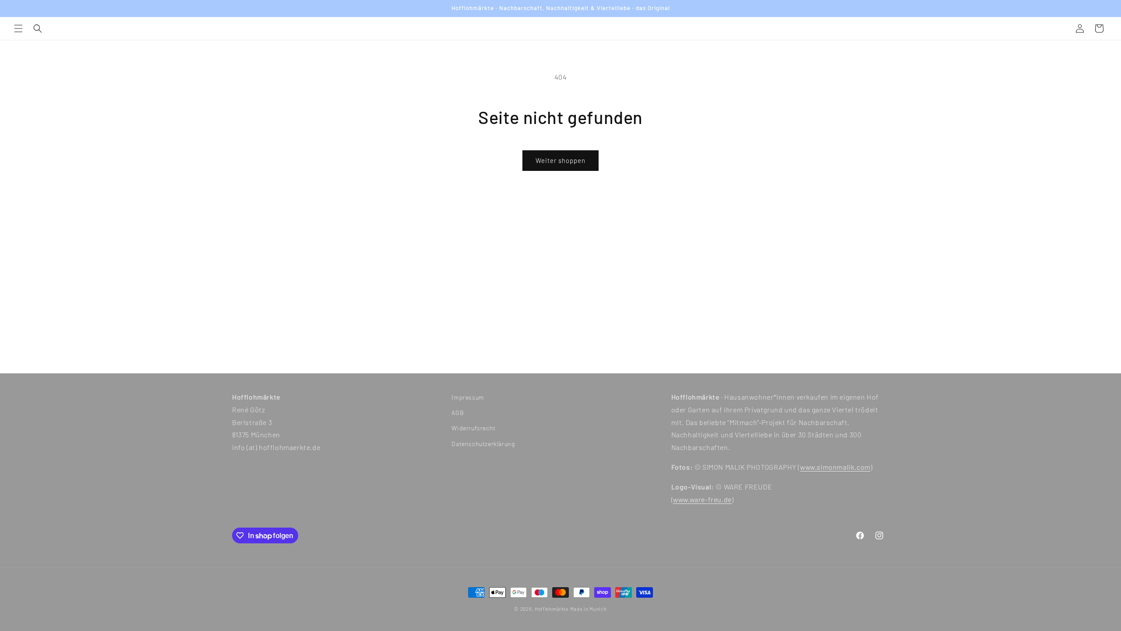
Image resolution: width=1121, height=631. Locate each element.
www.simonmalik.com (835, 467)
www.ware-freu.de (702, 499)
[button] (18, 28)
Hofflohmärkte (552, 609)
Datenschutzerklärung (483, 443)
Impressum (467, 397)
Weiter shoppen (560, 160)
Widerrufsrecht (473, 428)
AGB (457, 412)
